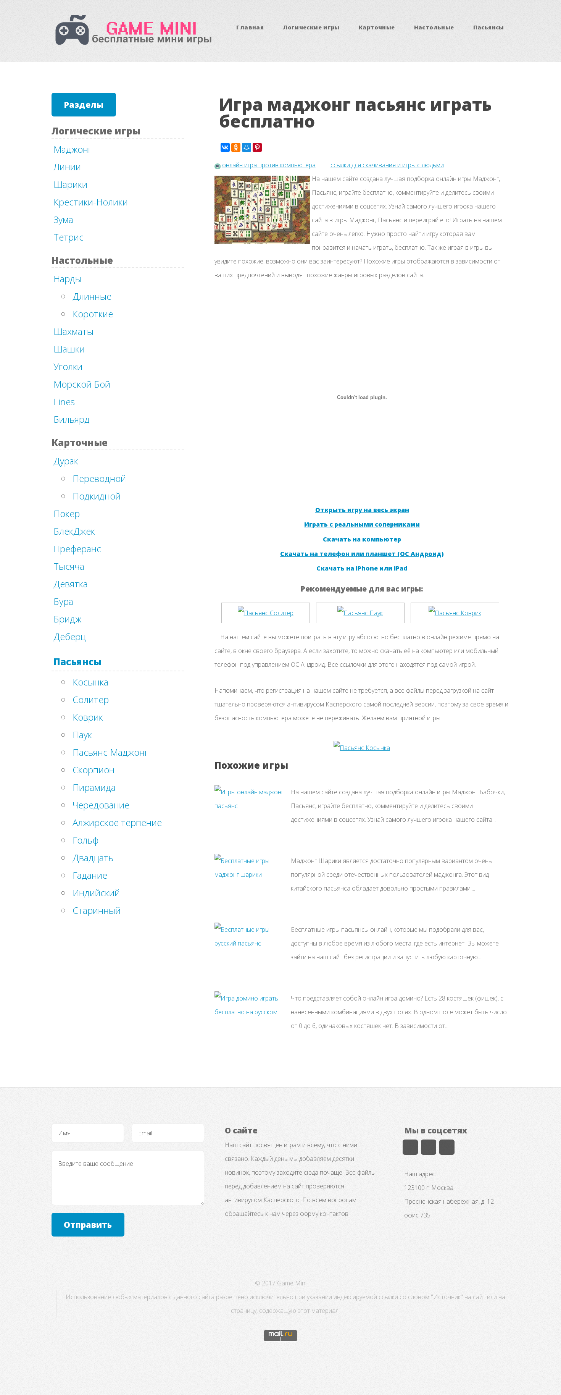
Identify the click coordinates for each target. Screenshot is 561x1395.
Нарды (67, 278)
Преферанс (77, 548)
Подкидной (97, 496)
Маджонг (72, 149)
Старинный (97, 910)
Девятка (70, 583)
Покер (66, 513)
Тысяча (68, 566)
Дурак (65, 460)
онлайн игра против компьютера (269, 165)
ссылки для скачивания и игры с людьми (387, 165)
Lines (64, 401)
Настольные (434, 27)
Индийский (96, 892)
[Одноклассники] (235, 147)
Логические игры (311, 27)
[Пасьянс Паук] (360, 613)
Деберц (69, 636)
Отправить (88, 1224)
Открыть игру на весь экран (362, 510)
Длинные (92, 296)
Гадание (90, 875)
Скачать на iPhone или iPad (362, 568)
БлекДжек (74, 531)
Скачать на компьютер (362, 539)
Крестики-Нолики (90, 202)
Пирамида (94, 787)
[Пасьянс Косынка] (362, 748)
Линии (67, 166)
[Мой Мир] (246, 147)
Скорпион (93, 769)
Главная (250, 27)
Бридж (67, 619)
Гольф (85, 840)
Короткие (93, 313)
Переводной (99, 478)
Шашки (69, 349)
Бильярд (71, 419)
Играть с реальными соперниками (362, 524)
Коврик (88, 717)
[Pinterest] (257, 147)
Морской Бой (81, 384)
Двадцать (93, 857)
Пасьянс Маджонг (110, 752)
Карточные (377, 27)
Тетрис (68, 237)
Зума (63, 219)
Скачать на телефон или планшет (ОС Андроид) (362, 554)
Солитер (91, 699)
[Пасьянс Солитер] (265, 613)
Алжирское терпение (117, 822)
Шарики (70, 184)
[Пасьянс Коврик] (455, 613)
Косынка (90, 682)
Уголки (67, 366)
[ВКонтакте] (225, 147)
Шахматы (73, 331)
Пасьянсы (488, 27)
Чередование (101, 805)
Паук (82, 734)
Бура (63, 601)
